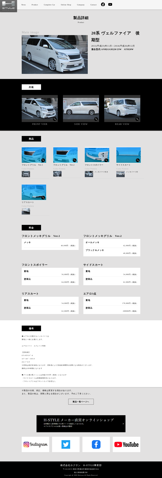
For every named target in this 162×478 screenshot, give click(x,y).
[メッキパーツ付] (97, 155)
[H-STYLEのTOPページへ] (8, 12)
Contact (93, 5)
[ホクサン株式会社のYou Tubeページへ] (110, 5)
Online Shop (66, 5)
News (23, 5)
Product (35, 5)
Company (81, 5)
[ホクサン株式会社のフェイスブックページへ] (103, 6)
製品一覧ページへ (81, 402)
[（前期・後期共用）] (128, 155)
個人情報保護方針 (81, 472)
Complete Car (49, 5)
